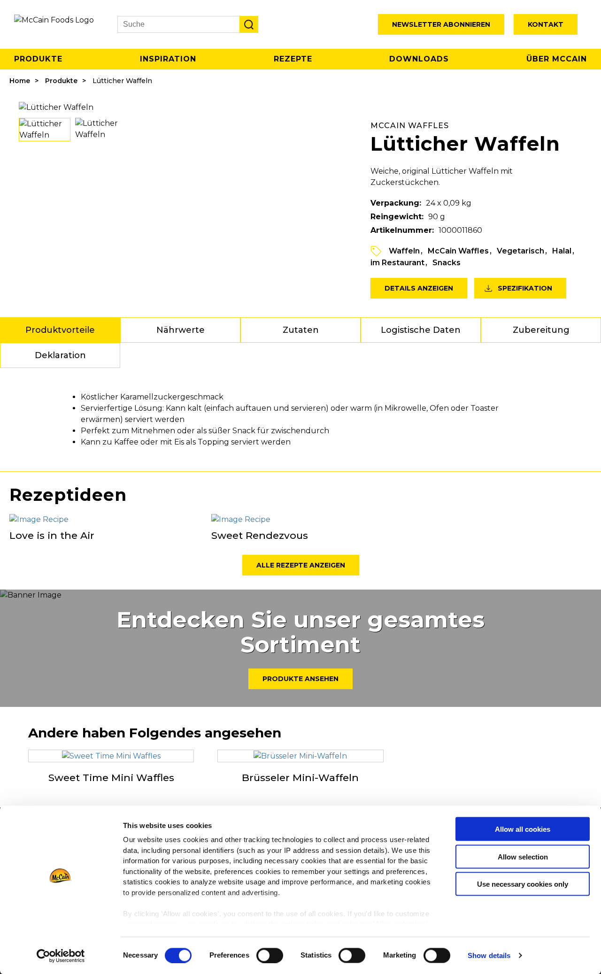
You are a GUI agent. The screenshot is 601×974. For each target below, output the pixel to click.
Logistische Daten (421, 330)
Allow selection (523, 856)
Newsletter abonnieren (441, 24)
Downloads (419, 58)
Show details (489, 955)
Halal (561, 250)
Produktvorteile (60, 330)
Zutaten (301, 330)
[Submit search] (248, 24)
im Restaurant (397, 262)
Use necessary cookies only (522, 884)
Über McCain (556, 58)
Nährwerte (180, 330)
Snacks (446, 262)
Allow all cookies (522, 829)
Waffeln (404, 250)
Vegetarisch (520, 250)
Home (19, 81)
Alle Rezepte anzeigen (300, 565)
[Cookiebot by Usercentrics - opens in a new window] (61, 956)
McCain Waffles (458, 250)
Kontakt (545, 24)
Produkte (38, 58)
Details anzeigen (419, 288)
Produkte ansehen (300, 679)
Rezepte (293, 58)
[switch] (269, 955)
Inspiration (168, 58)
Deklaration (60, 355)
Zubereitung (541, 330)
